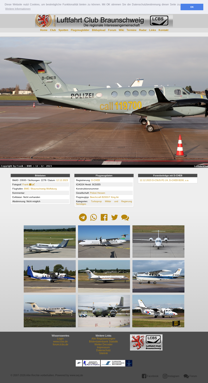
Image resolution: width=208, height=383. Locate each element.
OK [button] (192, 7)
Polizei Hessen (97, 193)
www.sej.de (76, 375)
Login (60, 338)
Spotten (63, 30)
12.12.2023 (62, 180)
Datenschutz (103, 350)
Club (53, 30)
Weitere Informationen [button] (18, 8)
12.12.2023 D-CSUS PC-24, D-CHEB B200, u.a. (164, 180)
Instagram (173, 376)
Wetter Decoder (103, 344)
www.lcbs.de (60, 341)
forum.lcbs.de (60, 344)
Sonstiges (81, 204)
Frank (25, 184)
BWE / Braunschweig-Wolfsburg (40, 188)
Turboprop (96, 201)
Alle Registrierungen (103, 338)
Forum (112, 30)
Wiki (121, 30)
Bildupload (98, 30)
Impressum (103, 347)
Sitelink (103, 353)
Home (43, 30)
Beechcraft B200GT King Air (104, 197)
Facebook (152, 376)
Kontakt (163, 30)
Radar (143, 30)
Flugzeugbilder (80, 30)
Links (152, 30)
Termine (131, 30)
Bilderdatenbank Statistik (103, 341)
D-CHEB (95, 180)
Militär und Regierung (118, 201)
